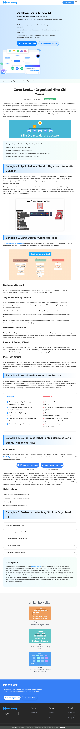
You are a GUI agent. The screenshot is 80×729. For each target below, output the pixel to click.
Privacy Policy (55, 727)
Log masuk (68, 2)
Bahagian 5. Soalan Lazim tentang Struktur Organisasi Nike (22, 156)
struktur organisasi (36, 566)
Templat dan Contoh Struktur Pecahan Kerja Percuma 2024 (40, 670)
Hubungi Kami (34, 715)
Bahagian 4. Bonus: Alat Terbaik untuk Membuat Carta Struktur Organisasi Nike (28, 153)
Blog (11, 81)
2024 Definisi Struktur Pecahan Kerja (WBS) (40, 648)
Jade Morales (27, 99)
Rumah (6, 81)
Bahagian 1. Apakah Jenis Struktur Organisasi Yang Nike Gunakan (24, 144)
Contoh (40, 667)
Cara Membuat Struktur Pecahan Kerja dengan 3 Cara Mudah (40, 625)
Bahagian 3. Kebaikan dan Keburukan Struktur (19, 150)
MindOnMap (6, 457)
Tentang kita (34, 712)
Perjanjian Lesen (72, 718)
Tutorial (51, 718)
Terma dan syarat (72, 715)
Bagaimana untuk (17, 81)
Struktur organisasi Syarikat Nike (15, 243)
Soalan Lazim (52, 715)
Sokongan (51, 712)
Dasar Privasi (71, 712)
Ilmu (40, 644)
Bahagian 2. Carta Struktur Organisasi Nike (18, 147)
